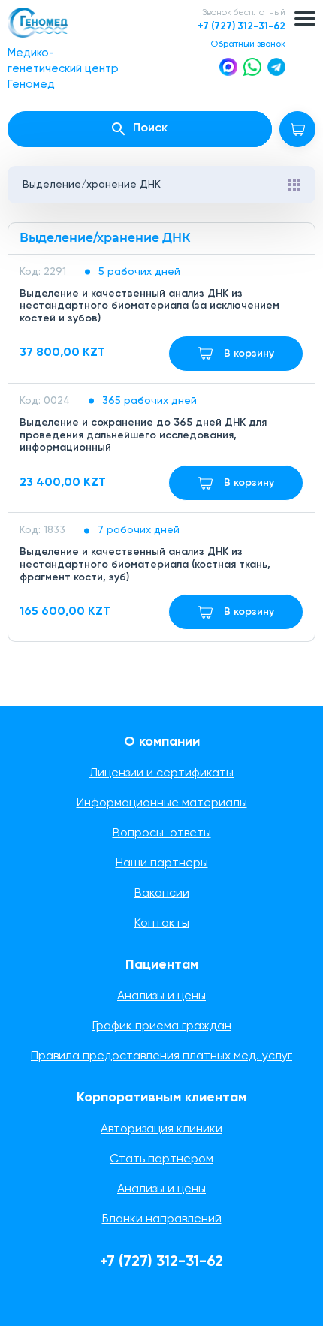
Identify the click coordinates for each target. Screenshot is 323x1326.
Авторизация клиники (161, 1129)
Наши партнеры (162, 863)
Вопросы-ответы (162, 833)
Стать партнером (161, 1159)
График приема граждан (161, 1026)
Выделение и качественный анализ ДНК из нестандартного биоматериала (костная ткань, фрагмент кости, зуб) (145, 565)
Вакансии (161, 894)
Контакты (161, 924)
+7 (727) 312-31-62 (241, 27)
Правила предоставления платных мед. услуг (161, 1056)
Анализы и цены (161, 996)
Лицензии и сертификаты (161, 773)
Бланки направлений (162, 1219)
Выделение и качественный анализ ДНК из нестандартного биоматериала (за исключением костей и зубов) (149, 306)
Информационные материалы (162, 803)
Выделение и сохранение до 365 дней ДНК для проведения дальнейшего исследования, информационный (143, 435)
